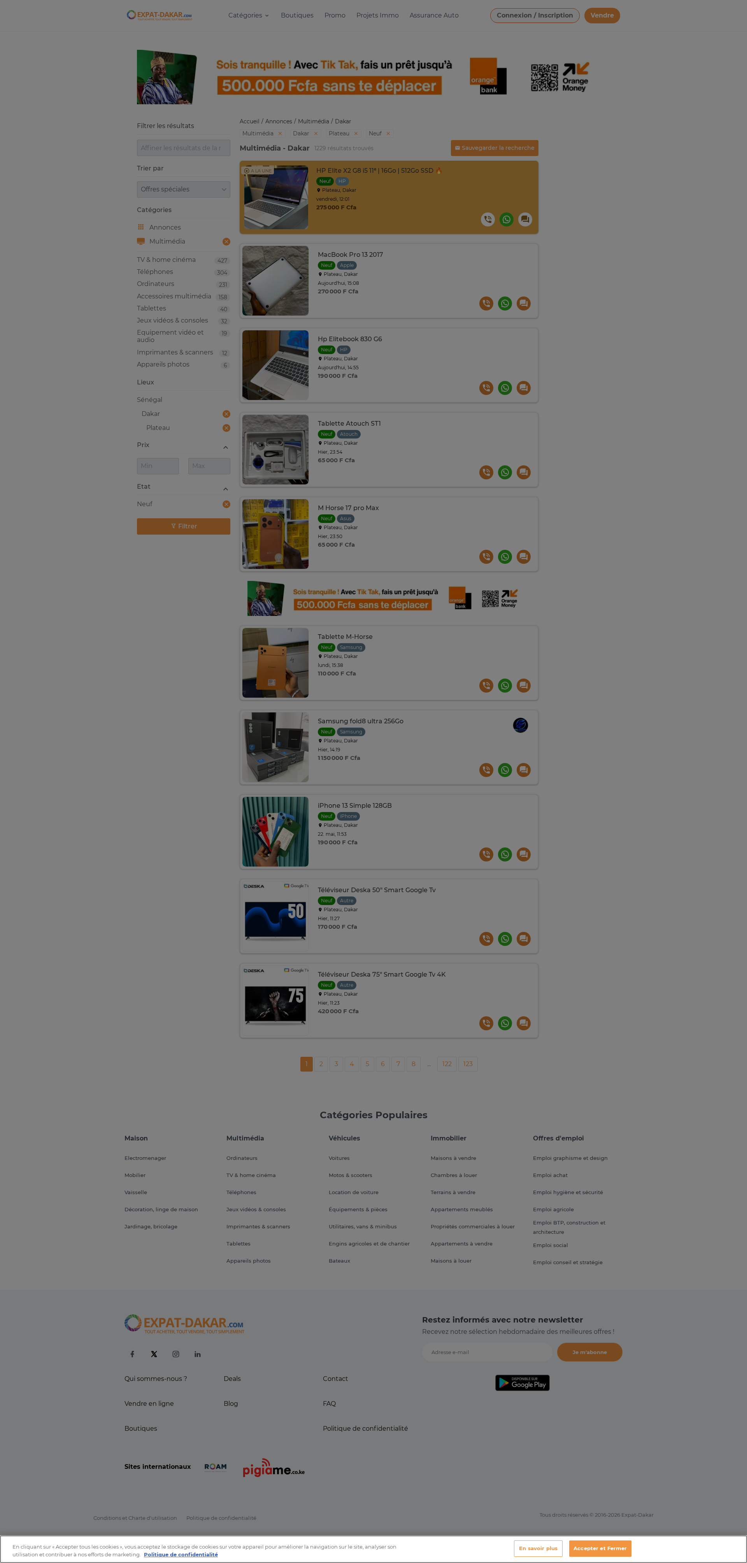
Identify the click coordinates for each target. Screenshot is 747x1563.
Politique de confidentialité (181, 1554)
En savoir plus (538, 1548)
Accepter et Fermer (600, 1548)
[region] (373, 1549)
